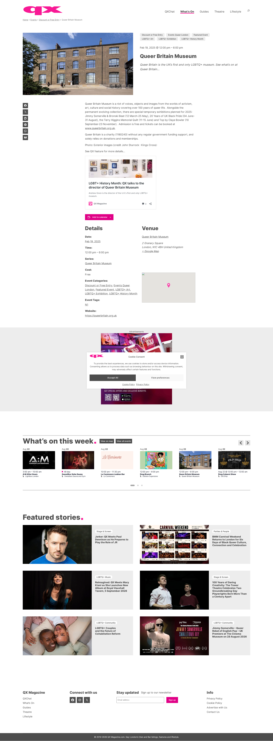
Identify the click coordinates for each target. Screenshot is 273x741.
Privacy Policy (142, 384)
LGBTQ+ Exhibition (167, 39)
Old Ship (224, 476)
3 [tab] (142, 485)
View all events (124, 441)
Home (25, 20)
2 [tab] (138, 485)
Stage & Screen (104, 531)
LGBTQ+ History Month (192, 39)
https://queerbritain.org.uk (101, 315)
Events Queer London (178, 35)
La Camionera (109, 476)
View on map (107, 441)
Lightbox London (32, 476)
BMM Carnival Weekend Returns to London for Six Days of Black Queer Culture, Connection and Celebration (229, 541)
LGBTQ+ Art (147, 39)
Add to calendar (99, 217)
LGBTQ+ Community (106, 623)
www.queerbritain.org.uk (100, 128)
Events (33, 20)
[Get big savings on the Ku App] (136, 403)
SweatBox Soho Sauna (72, 474)
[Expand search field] (248, 11)
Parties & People (221, 531)
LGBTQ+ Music (104, 577)
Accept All (112, 377)
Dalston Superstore (150, 476)
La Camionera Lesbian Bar (113, 474)
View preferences (160, 377)
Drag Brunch (145, 474)
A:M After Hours (30, 474)
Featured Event (201, 35)
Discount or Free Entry (49, 20)
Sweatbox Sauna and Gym (74, 476)
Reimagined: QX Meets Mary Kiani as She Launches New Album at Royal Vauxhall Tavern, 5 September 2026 (112, 586)
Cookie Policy (128, 384)
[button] (182, 356)
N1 (86, 304)
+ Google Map (150, 251)
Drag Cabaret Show (227, 474)
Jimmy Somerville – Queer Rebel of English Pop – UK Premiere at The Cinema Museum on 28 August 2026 (229, 632)
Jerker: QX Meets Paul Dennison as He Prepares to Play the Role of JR (111, 539)
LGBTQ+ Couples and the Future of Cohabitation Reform (107, 631)
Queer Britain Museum (98, 263)
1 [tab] (132, 485)
